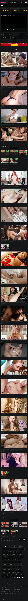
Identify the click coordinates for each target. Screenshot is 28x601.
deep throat (18, 562)
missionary (21, 556)
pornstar (7, 577)
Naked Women (17, 589)
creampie (22, 549)
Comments (23, 34)
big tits (13, 577)
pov (15, 551)
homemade (10, 569)
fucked (17, 574)
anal (13, 567)
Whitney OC (16, 10)
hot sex (4, 559)
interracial (10, 551)
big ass (20, 546)
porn (19, 569)
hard (19, 559)
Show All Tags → (20, 577)
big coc (4, 551)
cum (22, 574)
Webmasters (10, 593)
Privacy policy (4, 589)
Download (24, 37)
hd (3, 577)
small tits (9, 554)
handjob (4, 574)
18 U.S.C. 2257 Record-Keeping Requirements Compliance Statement (19, 598)
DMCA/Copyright (4, 593)
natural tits (14, 546)
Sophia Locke (6, 10)
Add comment (22, 539)
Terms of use (3, 587)
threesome (10, 564)
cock (9, 572)
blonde (11, 549)
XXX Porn (16, 587)
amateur (9, 567)
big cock (18, 567)
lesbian (4, 572)
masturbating (5, 549)
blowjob (19, 551)
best (14, 554)
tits (13, 574)
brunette (19, 554)
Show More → (14, 148)
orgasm (4, 569)
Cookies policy (4, 591)
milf (16, 556)
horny (9, 574)
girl (21, 572)
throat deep (5, 562)
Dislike (2, 34)
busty (16, 549)
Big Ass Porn (17, 591)
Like (9, 34)
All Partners (23, 589)
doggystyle (11, 556)
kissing (11, 562)
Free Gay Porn (17, 593)
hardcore (14, 559)
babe (9, 559)
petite (4, 567)
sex (16, 569)
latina (16, 564)
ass (13, 572)
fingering (5, 556)
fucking (17, 572)
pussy (4, 554)
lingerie (21, 564)
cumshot (5, 564)
